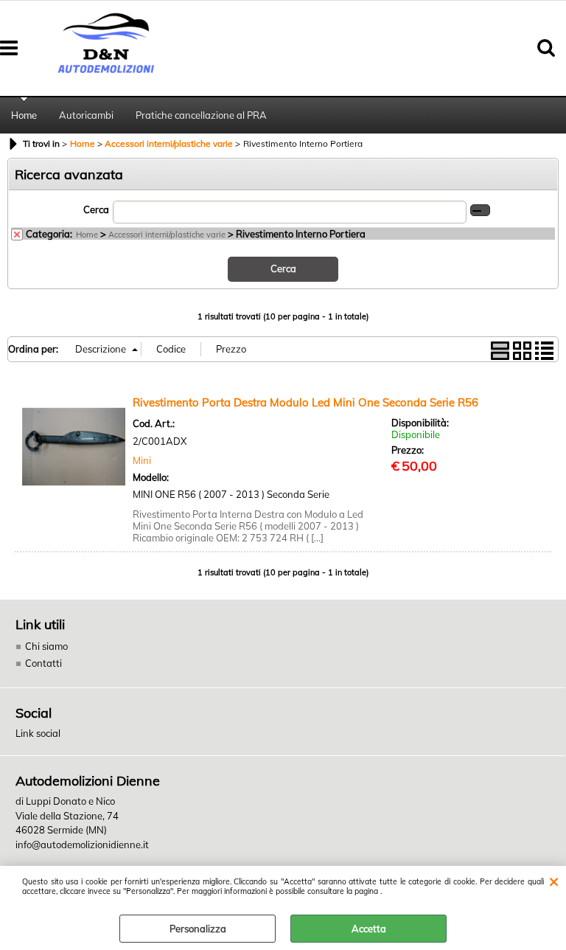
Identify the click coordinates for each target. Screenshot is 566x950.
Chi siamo (46, 646)
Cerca (96, 209)
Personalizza (198, 929)
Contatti (43, 663)
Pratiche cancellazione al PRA (201, 115)
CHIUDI (554, 880)
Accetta (369, 929)
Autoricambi (86, 115)
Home (24, 115)
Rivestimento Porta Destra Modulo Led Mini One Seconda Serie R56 (305, 402)
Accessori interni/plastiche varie (167, 234)
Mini (142, 460)
